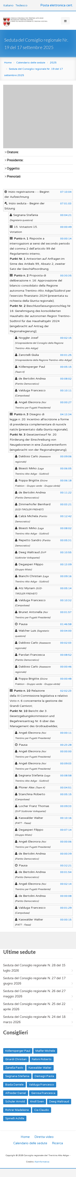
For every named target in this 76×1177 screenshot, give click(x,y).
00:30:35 (66, 275)
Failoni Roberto (42, 1059)
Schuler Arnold (15, 1101)
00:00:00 (66, 751)
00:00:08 (66, 895)
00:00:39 (66, 853)
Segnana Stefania (17, 1076)
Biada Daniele (14, 1084)
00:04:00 (66, 630)
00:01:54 (66, 872)
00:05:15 (66, 366)
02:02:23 (66, 690)
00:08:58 (66, 775)
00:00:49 (66, 226)
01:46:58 (66, 624)
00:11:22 (66, 492)
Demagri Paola (44, 1076)
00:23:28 (66, 744)
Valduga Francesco (41, 1084)
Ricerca (57, 1143)
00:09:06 (66, 456)
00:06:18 (66, 480)
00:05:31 (66, 540)
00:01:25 (66, 355)
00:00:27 (66, 402)
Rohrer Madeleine (17, 1110)
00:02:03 (66, 642)
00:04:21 (66, 215)
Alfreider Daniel (15, 1093)
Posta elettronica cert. (56, 5)
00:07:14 (66, 829)
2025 (53, 62)
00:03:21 (66, 504)
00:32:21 (66, 865)
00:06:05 (66, 468)
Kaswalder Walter (40, 1067)
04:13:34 (66, 414)
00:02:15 (66, 337)
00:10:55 (66, 552)
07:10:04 (66, 191)
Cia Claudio (41, 1110)
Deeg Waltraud (59, 1101)
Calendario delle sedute (30, 62)
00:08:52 (66, 654)
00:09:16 (66, 576)
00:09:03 (66, 763)
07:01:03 (66, 203)
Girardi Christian (16, 1059)
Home (8, 62)
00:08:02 (66, 378)
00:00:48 (66, 678)
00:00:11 (66, 732)
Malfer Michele (45, 1051)
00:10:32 (66, 600)
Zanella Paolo (14, 1067)
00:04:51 (66, 787)
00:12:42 (66, 516)
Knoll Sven (37, 1101)
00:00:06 (66, 841)
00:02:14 (66, 883)
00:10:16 (66, 818)
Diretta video (44, 1137)
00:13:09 (66, 564)
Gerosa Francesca (43, 1093)
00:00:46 (66, 666)
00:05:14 (66, 588)
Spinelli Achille (14, 1118)
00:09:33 (66, 806)
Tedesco (21, 5)
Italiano (8, 5)
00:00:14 (66, 238)
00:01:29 (66, 907)
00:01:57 (66, 612)
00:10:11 (66, 390)
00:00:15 (66, 919)
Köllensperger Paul (17, 1051)
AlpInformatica (41, 1162)
